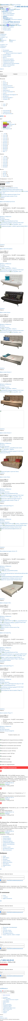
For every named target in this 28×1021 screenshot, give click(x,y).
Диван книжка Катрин (5, 312)
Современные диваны (8, 27)
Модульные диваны (8, 18)
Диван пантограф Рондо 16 (6, 505)
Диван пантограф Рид (5, 632)
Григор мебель (6, 860)
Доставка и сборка (7, 931)
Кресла (4, 16)
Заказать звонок (4, 964)
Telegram (7, 784)
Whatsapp (2, 784)
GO (1, 869)
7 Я (4, 866)
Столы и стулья (7, 28)
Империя (5, 859)
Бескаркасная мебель (8, 10)
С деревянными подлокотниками (11, 24)
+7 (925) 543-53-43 (7, 960)
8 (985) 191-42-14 (9, 797)
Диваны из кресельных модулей (14, 19)
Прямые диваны (7, 21)
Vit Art (4, 856)
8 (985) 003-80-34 (9, 831)
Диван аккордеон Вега (5, 602)
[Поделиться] (23, 1)
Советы (5, 928)
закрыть (2, 69)
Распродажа (6, 22)
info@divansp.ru (4, 988)
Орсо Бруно (6, 863)
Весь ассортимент (7, 12)
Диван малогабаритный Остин (7, 201)
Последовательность (8, 933)
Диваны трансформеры (9, 13)
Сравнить (2, 197)
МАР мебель (6, 857)
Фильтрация (3, 76)
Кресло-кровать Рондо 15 (6, 713)
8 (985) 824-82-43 (9, 782)
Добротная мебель (7, 862)
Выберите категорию (5, 8)
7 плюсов (5, 897)
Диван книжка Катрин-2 (5, 372)
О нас (4, 895)
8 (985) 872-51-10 (9, 812)
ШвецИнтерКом (7, 865)
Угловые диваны (7, 29)
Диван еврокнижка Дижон (6, 248)
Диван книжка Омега (5, 477)
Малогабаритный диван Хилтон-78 (8, 551)
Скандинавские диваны (8, 25)
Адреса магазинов (7, 898)
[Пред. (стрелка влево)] (2, 510)
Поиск (2, 32)
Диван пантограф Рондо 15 (6, 665)
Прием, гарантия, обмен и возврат (11, 934)
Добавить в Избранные (5, 216)
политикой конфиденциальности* (15, 880)
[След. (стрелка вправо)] (25, 510)
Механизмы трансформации (10, 927)
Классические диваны (8, 15)
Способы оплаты (7, 930)
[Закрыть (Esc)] (26, 1)
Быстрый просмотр (4, 219)
